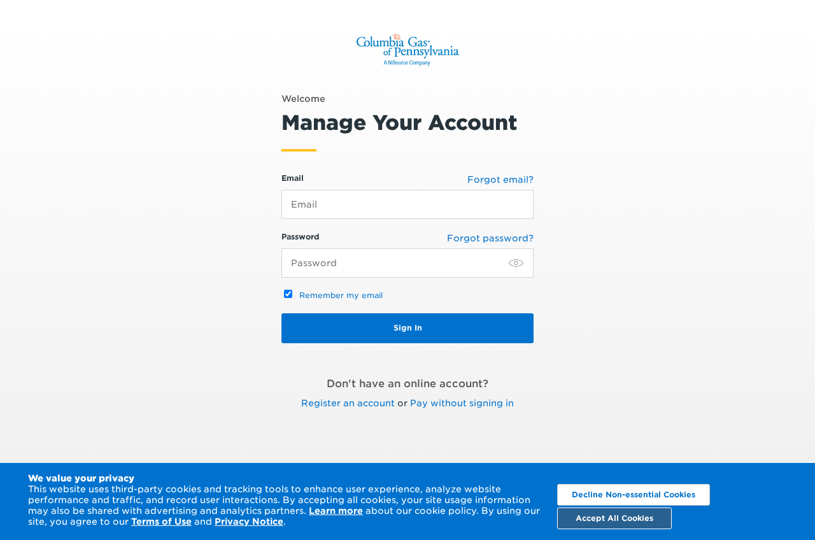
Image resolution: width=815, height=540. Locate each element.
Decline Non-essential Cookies (633, 494)
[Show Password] (516, 263)
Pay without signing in (462, 403)
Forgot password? (490, 238)
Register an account (348, 403)
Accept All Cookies (614, 518)
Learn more (336, 511)
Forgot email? (500, 179)
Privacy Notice (249, 521)
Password (300, 236)
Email (292, 178)
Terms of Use (161, 521)
